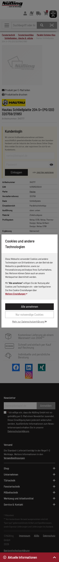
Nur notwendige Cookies (29, 314)
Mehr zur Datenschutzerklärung (28, 321)
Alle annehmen (29, 306)
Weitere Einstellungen (15, 293)
